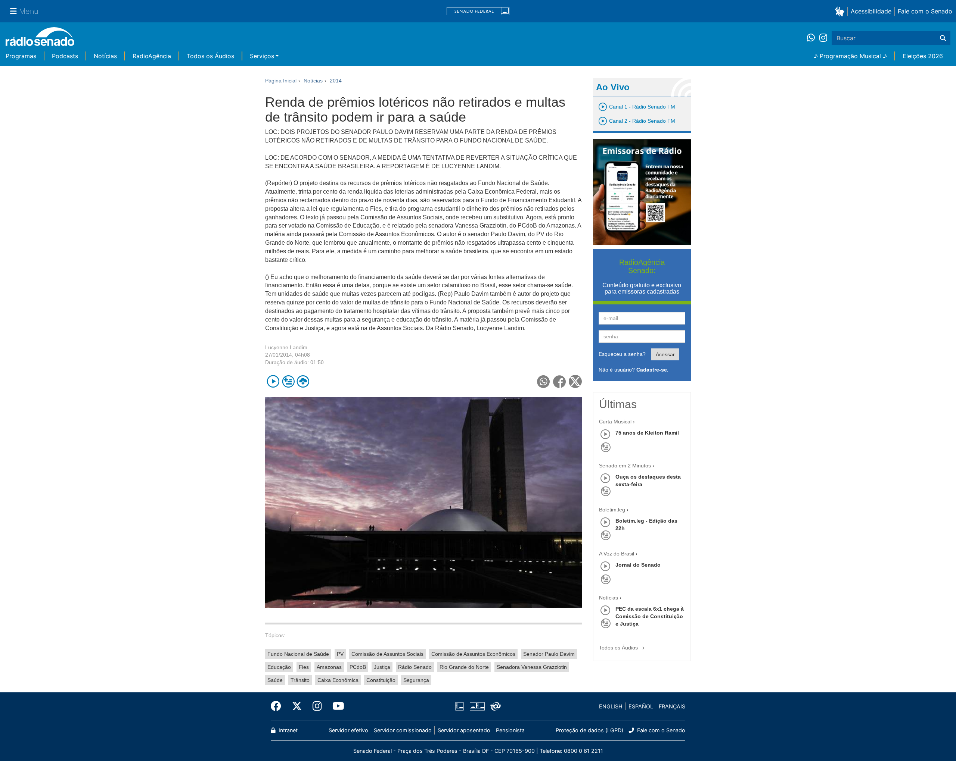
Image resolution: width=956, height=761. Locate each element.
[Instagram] (823, 38)
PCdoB (358, 667)
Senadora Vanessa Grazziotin (532, 667)
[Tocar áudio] (273, 381)
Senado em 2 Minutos (625, 466)
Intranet (287, 730)
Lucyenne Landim (286, 347)
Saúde (275, 680)
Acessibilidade (871, 11)
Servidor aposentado (464, 730)
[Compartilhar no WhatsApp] (543, 381)
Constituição (380, 680)
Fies (304, 667)
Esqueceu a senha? (622, 354)
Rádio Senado (415, 667)
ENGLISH (611, 706)
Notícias (105, 56)
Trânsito (300, 680)
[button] (841, 11)
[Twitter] (296, 706)
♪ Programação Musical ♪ (850, 56)
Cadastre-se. (652, 370)
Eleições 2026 (923, 56)
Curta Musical (615, 422)
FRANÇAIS (672, 706)
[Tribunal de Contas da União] (494, 706)
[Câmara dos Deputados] (460, 706)
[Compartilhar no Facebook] (560, 381)
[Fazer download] (303, 381)
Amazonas (329, 667)
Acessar (665, 354)
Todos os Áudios (210, 56)
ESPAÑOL (640, 706)
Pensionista (510, 730)
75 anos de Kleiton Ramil (647, 433)
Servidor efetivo (348, 730)
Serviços (262, 56)
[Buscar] (942, 38)
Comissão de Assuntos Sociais (387, 654)
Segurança (416, 680)
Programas (21, 56)
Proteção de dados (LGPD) (589, 730)
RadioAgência (152, 56)
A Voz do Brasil (616, 554)
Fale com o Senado (925, 11)
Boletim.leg (612, 510)
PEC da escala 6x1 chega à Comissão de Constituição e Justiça (649, 616)
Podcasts (65, 56)
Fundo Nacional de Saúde (298, 654)
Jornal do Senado (638, 565)
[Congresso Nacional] (476, 706)
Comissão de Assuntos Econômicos (473, 654)
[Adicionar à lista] (288, 381)
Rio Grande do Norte (464, 667)
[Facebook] (278, 706)
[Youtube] (335, 706)
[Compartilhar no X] (575, 381)
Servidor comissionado (403, 730)
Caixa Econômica (337, 680)
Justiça (382, 667)
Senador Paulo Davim (549, 654)
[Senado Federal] (478, 11)
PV (340, 654)
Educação (279, 667)
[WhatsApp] (813, 38)
